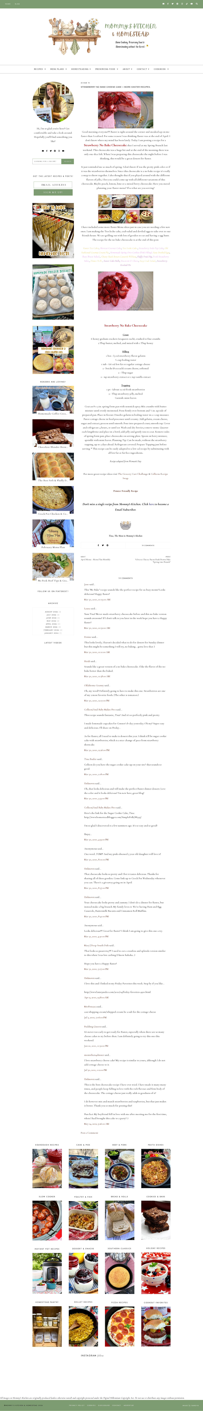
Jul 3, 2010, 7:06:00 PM (95, 1017)
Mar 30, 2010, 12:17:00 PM (97, 700)
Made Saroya (191, 1405)
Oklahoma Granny (94, 685)
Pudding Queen (92, 1026)
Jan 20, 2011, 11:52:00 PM (96, 1045)
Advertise (129, 1405)
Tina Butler (90, 759)
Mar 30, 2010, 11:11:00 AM (97, 652)
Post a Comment (89, 1132)
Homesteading (80, 69)
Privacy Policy (77, 1405)
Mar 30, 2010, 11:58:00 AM (97, 676)
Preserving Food (105, 69)
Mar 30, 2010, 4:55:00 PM (96, 839)
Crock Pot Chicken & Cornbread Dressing (54, 513)
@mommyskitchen (113, 1355)
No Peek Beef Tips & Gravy (53, 580)
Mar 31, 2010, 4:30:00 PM (96, 936)
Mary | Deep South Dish (96, 945)
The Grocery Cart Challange (133, 473)
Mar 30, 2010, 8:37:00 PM (96, 887)
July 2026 (53, 615)
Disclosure (104, 1405)
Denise (87, 636)
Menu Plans (57, 69)
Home (8, 4)
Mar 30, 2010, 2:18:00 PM (96, 774)
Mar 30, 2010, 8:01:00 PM (96, 859)
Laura (87, 608)
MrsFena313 (90, 1006)
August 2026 (52, 612)
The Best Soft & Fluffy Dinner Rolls (54, 480)
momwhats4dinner (94, 1054)
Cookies (91, 1405)
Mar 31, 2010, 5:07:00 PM (96, 968)
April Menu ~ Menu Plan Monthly (95, 558)
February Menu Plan (53, 547)
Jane (86, 584)
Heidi (87, 661)
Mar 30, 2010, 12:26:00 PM (97, 750)
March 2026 (52, 627)
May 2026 (53, 621)
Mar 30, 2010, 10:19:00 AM (97, 599)
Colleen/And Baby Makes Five (100, 709)
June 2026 (52, 618)
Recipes (39, 69)
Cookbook (160, 69)
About (126, 69)
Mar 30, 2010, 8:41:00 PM (96, 916)
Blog (17, 4)
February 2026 (53, 630)
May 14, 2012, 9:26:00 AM (96, 1123)
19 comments (148, 545)
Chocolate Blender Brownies (54, 447)
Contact (142, 69)
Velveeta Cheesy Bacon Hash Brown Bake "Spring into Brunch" (153, 559)
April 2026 (53, 624)
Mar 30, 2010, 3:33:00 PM (96, 798)
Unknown (89, 783)
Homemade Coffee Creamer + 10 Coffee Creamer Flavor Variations (54, 413)
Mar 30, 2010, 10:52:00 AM (97, 627)
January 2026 (52, 633)
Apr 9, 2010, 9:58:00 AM (96, 997)
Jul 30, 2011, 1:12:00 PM (95, 1069)
